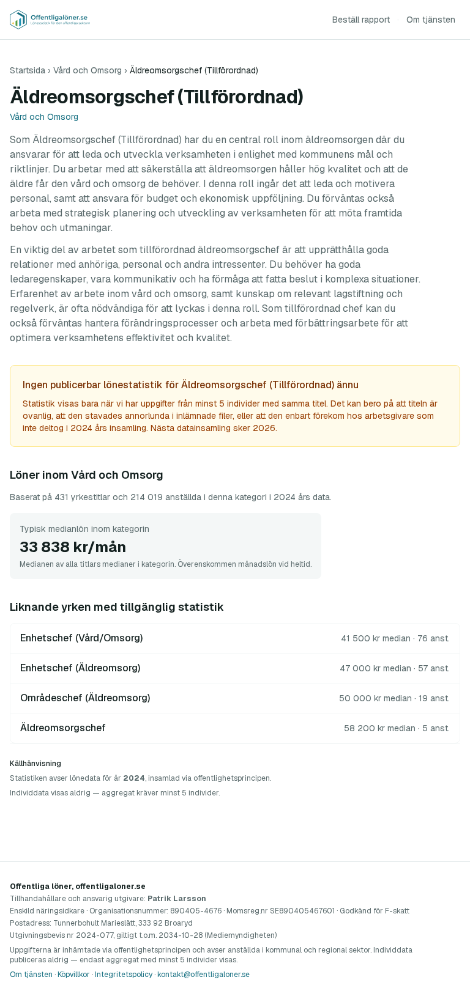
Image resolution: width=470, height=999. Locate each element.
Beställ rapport (361, 19)
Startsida (27, 70)
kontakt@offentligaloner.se (203, 974)
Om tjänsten (430, 19)
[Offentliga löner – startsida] (50, 19)
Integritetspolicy (123, 974)
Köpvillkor (74, 974)
